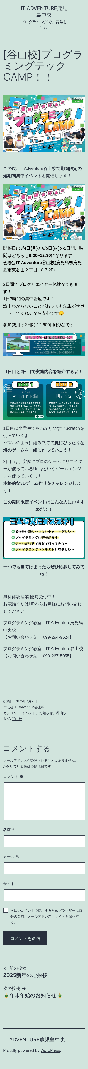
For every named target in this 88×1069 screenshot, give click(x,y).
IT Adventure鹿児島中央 (34, 1039)
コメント (13, 776)
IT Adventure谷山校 (30, 707)
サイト (9, 884)
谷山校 (61, 713)
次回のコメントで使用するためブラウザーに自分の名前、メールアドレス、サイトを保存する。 (46, 916)
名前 (9, 830)
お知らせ (46, 713)
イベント (29, 713)
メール (11, 857)
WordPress (50, 1050)
